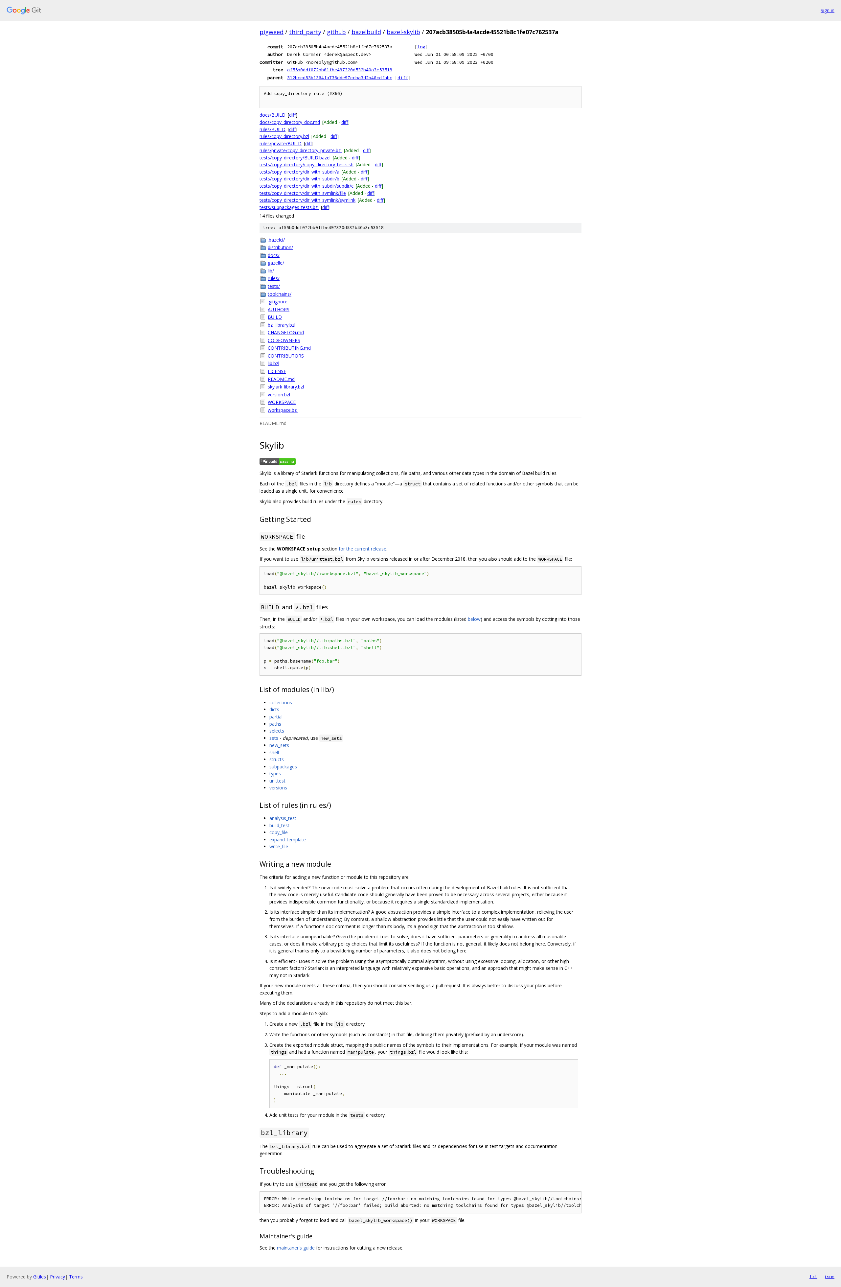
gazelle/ (276, 263)
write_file (278, 846)
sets (273, 738)
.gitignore (277, 301)
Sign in (827, 10)
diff (403, 78)
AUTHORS (278, 309)
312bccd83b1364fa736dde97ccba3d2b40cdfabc (339, 78)
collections (280, 702)
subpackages (283, 766)
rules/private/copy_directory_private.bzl (301, 150)
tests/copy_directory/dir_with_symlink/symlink (307, 200)
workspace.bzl (283, 410)
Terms (76, 1277)
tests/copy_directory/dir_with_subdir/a (299, 172)
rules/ (274, 278)
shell (274, 752)
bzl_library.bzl (281, 325)
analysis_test (282, 818)
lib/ (271, 271)
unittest (277, 781)
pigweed (272, 32)
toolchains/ (279, 294)
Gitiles (39, 1277)
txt (813, 1276)
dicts (274, 709)
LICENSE (277, 371)
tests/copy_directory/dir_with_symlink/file (303, 193)
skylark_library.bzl (286, 387)
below (474, 619)
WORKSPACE (282, 402)
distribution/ (280, 247)
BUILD (275, 317)
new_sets (279, 745)
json (829, 1276)
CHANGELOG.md (286, 332)
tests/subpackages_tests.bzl (289, 207)
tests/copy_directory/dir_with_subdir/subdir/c (306, 186)
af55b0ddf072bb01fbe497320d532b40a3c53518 (339, 70)
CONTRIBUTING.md (289, 348)
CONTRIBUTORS (286, 356)
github (336, 32)
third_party (305, 32)
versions (278, 787)
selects (276, 731)
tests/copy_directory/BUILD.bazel (295, 157)
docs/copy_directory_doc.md (290, 122)
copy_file (278, 832)
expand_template (287, 839)
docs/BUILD (272, 115)
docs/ (274, 255)
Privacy (57, 1277)
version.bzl (279, 394)
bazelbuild (366, 32)
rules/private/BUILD (281, 143)
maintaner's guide (296, 1248)
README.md (281, 379)
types (275, 773)
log (421, 47)
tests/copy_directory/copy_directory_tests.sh (306, 164)
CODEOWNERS (284, 340)
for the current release (362, 549)
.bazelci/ (276, 240)
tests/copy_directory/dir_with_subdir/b (299, 179)
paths (275, 724)
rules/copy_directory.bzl (284, 136)
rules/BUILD (272, 129)
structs (276, 759)
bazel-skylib (403, 32)
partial (276, 717)
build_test (279, 825)
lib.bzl (273, 363)
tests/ (274, 286)
